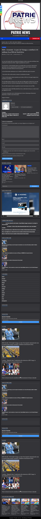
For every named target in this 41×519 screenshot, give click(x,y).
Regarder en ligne (36, 38)
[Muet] (36, 216)
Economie (3, 278)
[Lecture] (3, 216)
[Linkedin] (1, 10)
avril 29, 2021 (4, 247)
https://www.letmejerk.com (6, 229)
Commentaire (5, 125)
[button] (2, 38)
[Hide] (0, 16)
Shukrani (4, 54)
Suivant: (31, 114)
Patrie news (20, 32)
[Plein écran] (37, 216)
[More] (1, 14)
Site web (3, 147)
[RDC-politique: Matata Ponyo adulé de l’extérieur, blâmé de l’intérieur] (20, 169)
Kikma (3, 233)
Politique (9, 171)
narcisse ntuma (5, 181)
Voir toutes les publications (26, 107)
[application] (20, 205)
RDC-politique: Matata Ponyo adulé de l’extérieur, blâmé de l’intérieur (20, 175)
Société (3, 294)
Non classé (4, 47)
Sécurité (3, 292)
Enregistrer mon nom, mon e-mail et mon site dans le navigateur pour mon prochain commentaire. (19, 151)
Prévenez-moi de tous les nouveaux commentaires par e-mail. (13, 153)
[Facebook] (1, 6)
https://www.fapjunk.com (6, 231)
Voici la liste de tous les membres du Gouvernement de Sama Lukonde (24, 229)
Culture (3, 276)
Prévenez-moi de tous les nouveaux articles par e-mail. (13, 155)
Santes (3, 290)
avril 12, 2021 (4, 261)
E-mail (3, 143)
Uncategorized (4, 300)
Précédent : (10, 114)
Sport (3, 296)
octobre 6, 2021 (5, 254)
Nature (3, 284)
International (4, 280)
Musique (3, 282)
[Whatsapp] (1, 12)
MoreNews (24, 517)
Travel (3, 298)
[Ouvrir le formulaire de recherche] (28, 39)
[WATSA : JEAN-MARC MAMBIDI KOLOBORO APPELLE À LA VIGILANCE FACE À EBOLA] (25, 501)
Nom (3, 139)
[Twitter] (1, 8)
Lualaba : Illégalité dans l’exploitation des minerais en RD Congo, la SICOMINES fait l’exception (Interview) (17, 252)
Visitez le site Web (15, 107)
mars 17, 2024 (4, 269)
